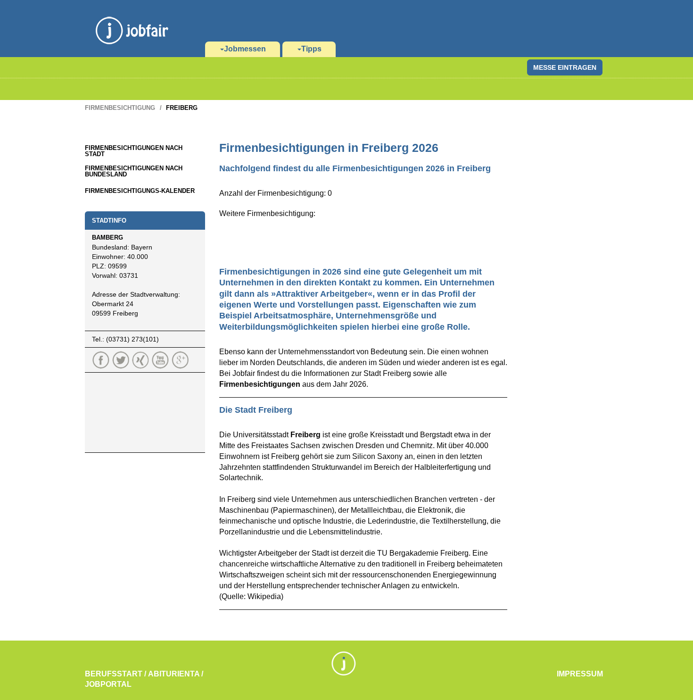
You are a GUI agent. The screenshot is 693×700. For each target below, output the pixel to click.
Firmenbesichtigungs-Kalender (140, 190)
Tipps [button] (311, 49)
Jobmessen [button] (245, 49)
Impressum (580, 674)
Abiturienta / (175, 674)
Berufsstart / (115, 674)
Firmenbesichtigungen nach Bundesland (133, 171)
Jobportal (108, 684)
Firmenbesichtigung (120, 107)
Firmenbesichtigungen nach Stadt (133, 151)
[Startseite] (132, 19)
